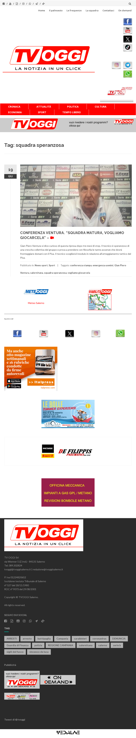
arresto (27, 638)
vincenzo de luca (39, 651)
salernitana (36, 272)
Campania (62, 638)
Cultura (100, 106)
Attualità (43, 106)
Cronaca (14, 106)
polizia (38, 645)
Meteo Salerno (36, 302)
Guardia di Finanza (18, 645)
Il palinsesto (56, 10)
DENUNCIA (119, 638)
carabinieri (80, 638)
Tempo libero (71, 112)
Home (41, 10)
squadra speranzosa (55, 272)
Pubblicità (10, 664)
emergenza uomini (103, 265)
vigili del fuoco (15, 651)
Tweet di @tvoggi (14, 719)
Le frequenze (74, 10)
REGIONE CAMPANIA (60, 645)
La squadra (92, 10)
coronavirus (99, 638)
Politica (73, 106)
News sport (41, 265)
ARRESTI (12, 638)
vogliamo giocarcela (79, 272)
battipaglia (44, 638)
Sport (42, 112)
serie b (117, 645)
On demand (125, 10)
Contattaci (108, 10)
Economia (15, 112)
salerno (102, 645)
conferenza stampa (81, 265)
